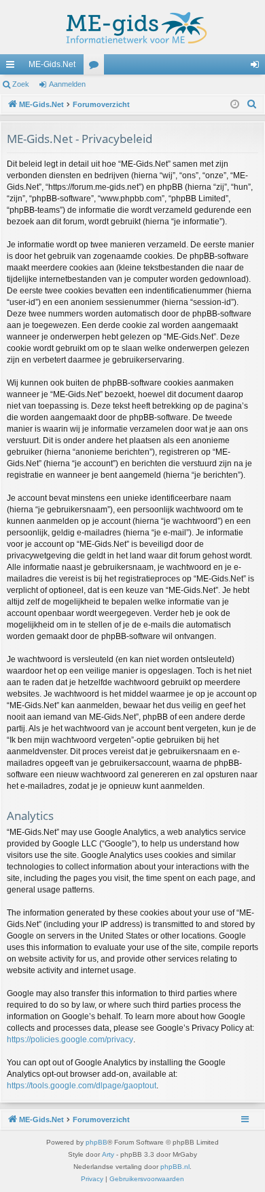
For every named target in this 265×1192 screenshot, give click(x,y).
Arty (108, 1154)
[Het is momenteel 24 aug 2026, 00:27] (234, 104)
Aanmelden (67, 84)
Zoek (20, 84)
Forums (96, 67)
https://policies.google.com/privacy (70, 1039)
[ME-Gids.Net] (132, 27)
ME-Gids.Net (52, 64)
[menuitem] (252, 104)
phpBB (96, 1142)
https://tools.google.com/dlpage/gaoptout (81, 1085)
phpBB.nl (175, 1166)
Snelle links (12, 67)
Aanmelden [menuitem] (257, 67)
